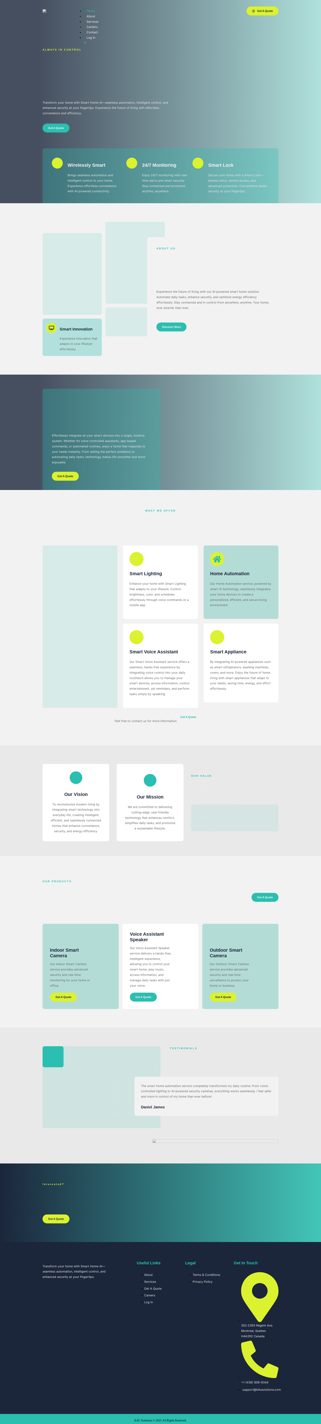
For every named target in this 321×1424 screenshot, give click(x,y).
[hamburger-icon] (227, 8)
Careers (92, 27)
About (91, 16)
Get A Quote (63, 997)
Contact (92, 32)
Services (92, 21)
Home (91, 11)
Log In (91, 37)
